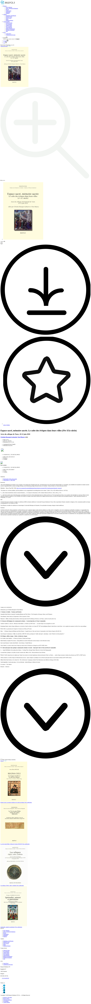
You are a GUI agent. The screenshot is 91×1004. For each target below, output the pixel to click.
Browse (4, 6)
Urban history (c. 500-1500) (9, 480)
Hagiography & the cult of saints (10, 479)
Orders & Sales (9, 22)
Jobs (7, 31)
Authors (5, 14)
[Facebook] (4, 986)
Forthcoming (8, 10)
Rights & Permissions (10, 28)
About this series (4, 46)
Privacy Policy (6, 998)
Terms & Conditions (7, 999)
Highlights (8, 12)
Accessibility (6, 1001)
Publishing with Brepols (11, 15)
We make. (7, 997)
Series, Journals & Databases (12, 8)
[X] (4, 988)
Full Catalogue (9, 7)
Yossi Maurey (21, 437)
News (4, 32)
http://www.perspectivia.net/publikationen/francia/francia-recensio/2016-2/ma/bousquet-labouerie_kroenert (39, 488)
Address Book (9, 25)
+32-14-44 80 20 (5, 978)
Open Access (8, 18)
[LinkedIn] (4, 993)
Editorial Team (9, 16)
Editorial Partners (9, 20)
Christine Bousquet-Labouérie (9, 437)
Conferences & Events (10, 34)
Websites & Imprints (10, 30)
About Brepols (9, 27)
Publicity (8, 13)
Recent (7, 9)
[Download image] (45, 334)
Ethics (7, 19)
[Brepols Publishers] (8, 3)
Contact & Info (6, 21)
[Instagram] (4, 990)
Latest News (8, 33)
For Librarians (9, 24)
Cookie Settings (6, 1002)
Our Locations (9, 26)
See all (2, 761)
